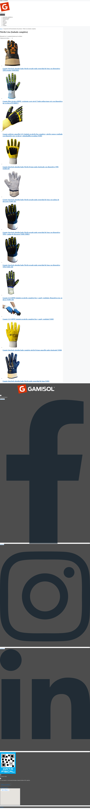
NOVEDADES (6, 18)
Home (4, 24)
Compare (4, 23)
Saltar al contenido (4, 0)
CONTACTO (5, 19)
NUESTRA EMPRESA (8, 17)
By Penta (1, 807)
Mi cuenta (5, 22)
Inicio (1, 28)
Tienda (4, 20)
